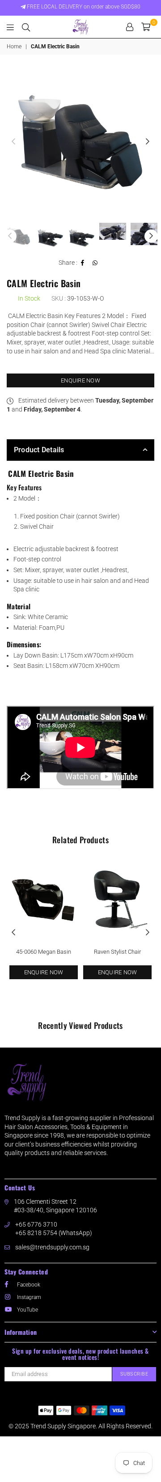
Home (14, 46)
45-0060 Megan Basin (43, 951)
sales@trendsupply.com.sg (52, 1247)
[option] (80, 142)
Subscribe (134, 1374)
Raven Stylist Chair (117, 951)
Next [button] (147, 142)
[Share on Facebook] (83, 263)
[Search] (26, 27)
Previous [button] (13, 142)
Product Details (39, 450)
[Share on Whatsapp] (95, 263)
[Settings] (129, 27)
